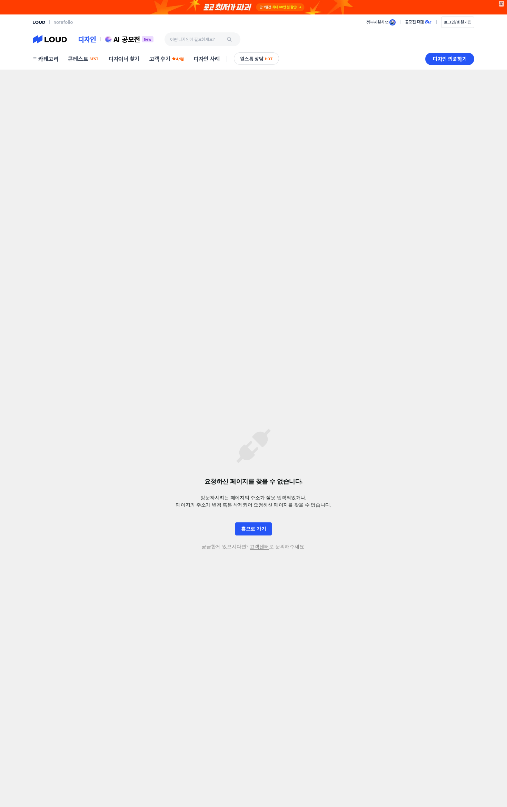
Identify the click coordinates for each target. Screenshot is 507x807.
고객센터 (259, 546)
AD (501, 3)
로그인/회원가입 (457, 22)
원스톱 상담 (256, 58)
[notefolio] (63, 22)
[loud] (39, 22)
